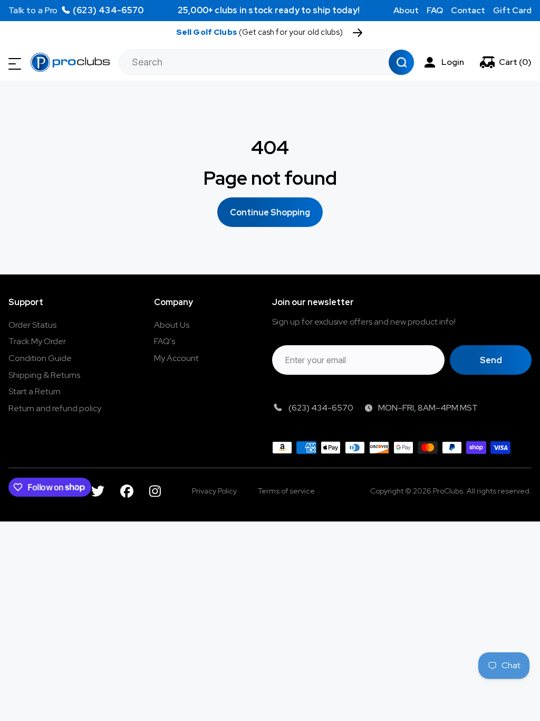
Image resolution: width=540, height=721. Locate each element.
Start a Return (34, 391)
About (406, 10)
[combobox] (266, 62)
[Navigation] (14, 64)
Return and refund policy (54, 408)
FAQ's (164, 341)
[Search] (400, 62)
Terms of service (286, 491)
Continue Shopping (270, 212)
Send (491, 360)
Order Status (32, 324)
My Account (176, 358)
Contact (468, 10)
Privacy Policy (214, 491)
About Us (171, 324)
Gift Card (512, 10)
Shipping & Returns (44, 375)
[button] (506, 62)
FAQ (435, 10)
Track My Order (37, 341)
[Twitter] (97, 491)
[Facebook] (126, 491)
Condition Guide (40, 358)
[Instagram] (155, 491)
